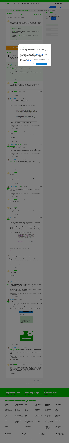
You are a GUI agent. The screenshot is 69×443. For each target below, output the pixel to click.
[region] (34, 55)
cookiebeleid (46, 56)
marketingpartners (40, 54)
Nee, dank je (28, 64)
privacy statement (24, 57)
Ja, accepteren (41, 64)
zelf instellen (29, 60)
